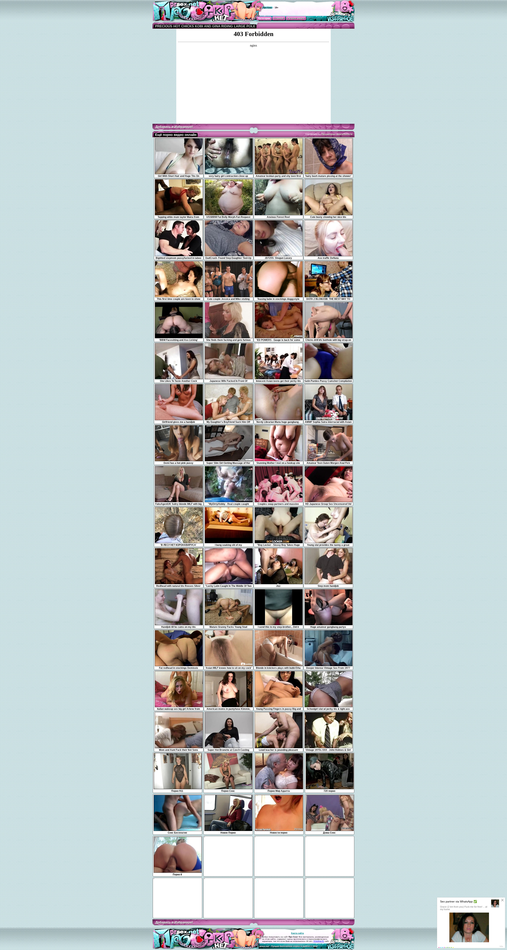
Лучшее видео (296, 18)
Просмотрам (328, 134)
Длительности (345, 134)
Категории (264, 18)
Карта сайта (297, 933)
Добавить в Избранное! (174, 127)
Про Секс (267, 8)
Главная (279, 18)
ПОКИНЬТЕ (318, 941)
